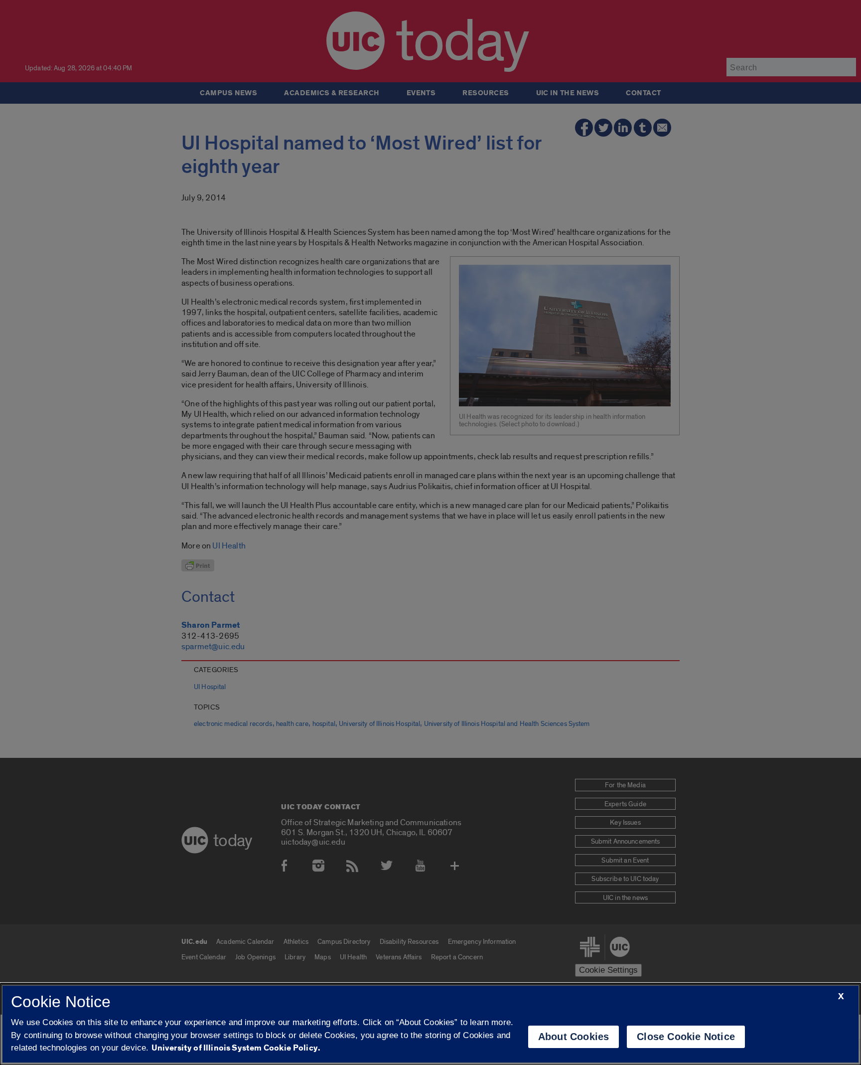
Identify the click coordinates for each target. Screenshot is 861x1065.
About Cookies (573, 1036)
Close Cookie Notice (686, 1036)
